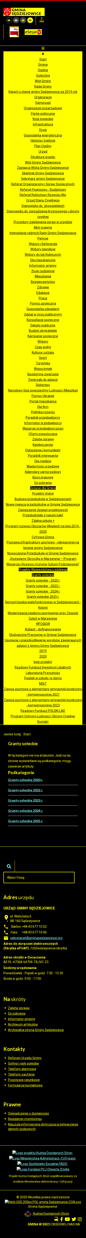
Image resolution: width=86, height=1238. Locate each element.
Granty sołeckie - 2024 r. (43, 591)
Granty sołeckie (43, 575)
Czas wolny (43, 347)
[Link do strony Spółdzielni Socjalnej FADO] (42, 1164)
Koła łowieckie (43, 119)
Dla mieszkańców (43, 260)
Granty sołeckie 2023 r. (25, 800)
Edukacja (42, 293)
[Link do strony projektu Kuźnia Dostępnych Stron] (42, 1152)
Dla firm (42, 407)
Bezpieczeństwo (43, 282)
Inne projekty (43, 662)
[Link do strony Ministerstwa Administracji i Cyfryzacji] (42, 1158)
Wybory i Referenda (43, 244)
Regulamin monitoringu (25, 1119)
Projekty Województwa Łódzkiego (43, 569)
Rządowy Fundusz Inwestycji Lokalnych (43, 667)
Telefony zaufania (21, 1074)
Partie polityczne (43, 113)
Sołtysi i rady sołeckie (23, 1063)
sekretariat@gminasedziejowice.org (36, 938)
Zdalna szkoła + (43, 520)
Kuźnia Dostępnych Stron (50, 1213)
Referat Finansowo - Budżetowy (43, 189)
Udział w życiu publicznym (43, 314)
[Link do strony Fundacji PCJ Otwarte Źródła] (43, 1169)
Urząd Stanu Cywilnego (43, 200)
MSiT (43, 683)
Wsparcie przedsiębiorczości (42, 428)
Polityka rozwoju (43, 412)
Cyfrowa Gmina (43, 537)
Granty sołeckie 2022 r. (25, 790)
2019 (43, 651)
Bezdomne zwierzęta (43, 374)
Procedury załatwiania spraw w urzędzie (43, 222)
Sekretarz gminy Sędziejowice (43, 178)
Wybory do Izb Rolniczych (43, 254)
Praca (43, 298)
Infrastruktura (43, 124)
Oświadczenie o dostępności (28, 1113)
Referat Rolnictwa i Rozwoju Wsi (43, 195)
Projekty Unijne (43, 493)
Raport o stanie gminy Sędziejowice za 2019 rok (42, 92)
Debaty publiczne (42, 325)
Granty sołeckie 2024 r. (25, 810)
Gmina (43, 64)
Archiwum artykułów (23, 1024)
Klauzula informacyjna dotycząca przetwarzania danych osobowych (43, 1127)
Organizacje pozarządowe (43, 108)
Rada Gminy (43, 86)
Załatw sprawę (43, 439)
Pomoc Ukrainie (43, 396)
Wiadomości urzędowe (43, 466)
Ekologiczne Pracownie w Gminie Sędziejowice (42, 635)
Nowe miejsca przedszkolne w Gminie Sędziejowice (43, 504)
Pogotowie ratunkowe (24, 1080)
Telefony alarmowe (22, 1069)
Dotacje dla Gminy (43, 488)
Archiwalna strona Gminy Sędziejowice (36, 1030)
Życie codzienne (43, 271)
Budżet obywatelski (43, 330)
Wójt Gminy (43, 81)
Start (43, 59)
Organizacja (43, 97)
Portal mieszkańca (43, 401)
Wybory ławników (43, 249)
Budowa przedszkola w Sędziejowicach (43, 499)
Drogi (43, 130)
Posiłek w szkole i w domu (43, 678)
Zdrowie (43, 287)
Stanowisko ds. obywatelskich (43, 206)
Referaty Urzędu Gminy (25, 1058)
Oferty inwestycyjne (43, 434)
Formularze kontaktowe (25, 1085)
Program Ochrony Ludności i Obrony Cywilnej (43, 716)
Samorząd (43, 102)
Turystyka (43, 363)
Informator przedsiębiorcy (43, 423)
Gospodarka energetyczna (43, 135)
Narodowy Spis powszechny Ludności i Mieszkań (43, 390)
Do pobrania (43, 483)
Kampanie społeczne (43, 336)
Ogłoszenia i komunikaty (43, 450)
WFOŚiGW (43, 624)
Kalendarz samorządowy (43, 472)
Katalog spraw (43, 445)
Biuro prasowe (42, 477)
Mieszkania (43, 276)
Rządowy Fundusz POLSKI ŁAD (43, 711)
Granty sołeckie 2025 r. (43, 596)
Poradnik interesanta (43, 455)
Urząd (43, 151)
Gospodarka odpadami (43, 309)
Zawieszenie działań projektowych (43, 510)
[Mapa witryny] (41, 20)
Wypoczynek (43, 369)
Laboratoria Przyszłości (43, 673)
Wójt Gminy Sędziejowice (43, 162)
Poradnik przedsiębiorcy (43, 417)
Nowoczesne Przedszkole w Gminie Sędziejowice (42, 553)
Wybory (43, 341)
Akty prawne (43, 227)
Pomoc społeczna (43, 303)
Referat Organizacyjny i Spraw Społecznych (43, 184)
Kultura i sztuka (43, 352)
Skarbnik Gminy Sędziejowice (43, 173)
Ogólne (43, 70)
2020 (43, 656)
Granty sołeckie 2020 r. (25, 780)
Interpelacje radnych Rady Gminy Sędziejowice (43, 233)
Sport (43, 358)
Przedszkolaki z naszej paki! (43, 515)
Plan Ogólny (42, 146)
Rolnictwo (43, 385)
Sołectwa (43, 75)
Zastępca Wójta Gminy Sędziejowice (43, 168)
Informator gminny (42, 265)
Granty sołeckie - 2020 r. (43, 580)
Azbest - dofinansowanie (43, 629)
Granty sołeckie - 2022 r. (43, 586)
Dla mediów (43, 461)
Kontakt (42, 721)
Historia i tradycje (43, 140)
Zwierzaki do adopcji (43, 379)
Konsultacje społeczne (43, 320)
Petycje (43, 238)
